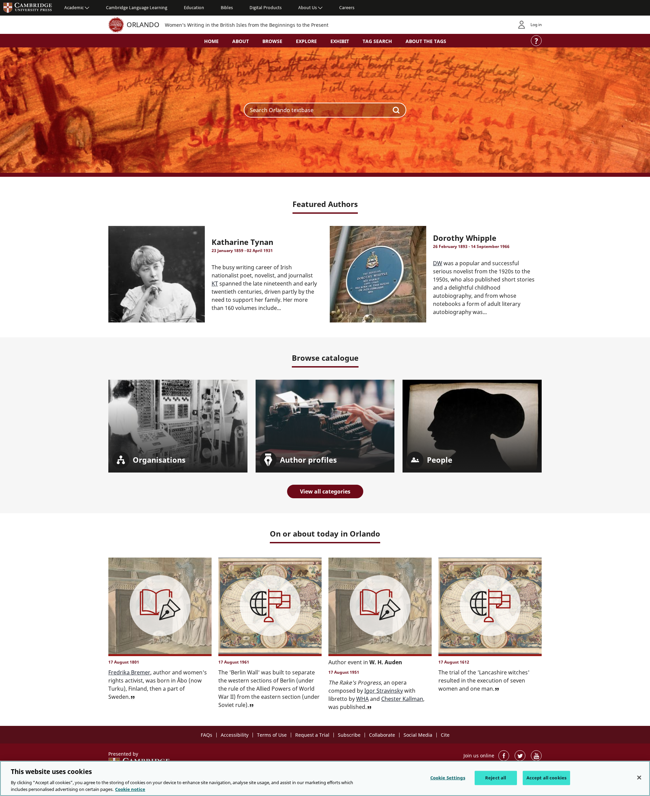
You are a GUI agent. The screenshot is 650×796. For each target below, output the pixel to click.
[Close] (639, 777)
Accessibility (234, 735)
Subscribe (349, 735)
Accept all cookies (546, 778)
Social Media (418, 735)
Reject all (495, 778)
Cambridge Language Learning (136, 7)
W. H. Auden (385, 662)
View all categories (325, 491)
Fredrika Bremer (129, 672)
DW (437, 263)
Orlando (143, 24)
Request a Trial (312, 735)
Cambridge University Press (27, 7)
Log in (536, 24)
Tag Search (377, 41)
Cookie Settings (447, 778)
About (240, 41)
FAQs (206, 735)
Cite (445, 735)
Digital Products (266, 7)
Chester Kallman (402, 699)
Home (211, 41)
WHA (362, 699)
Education (194, 7)
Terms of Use (272, 735)
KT (215, 283)
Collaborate (382, 735)
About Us (307, 7)
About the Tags (426, 41)
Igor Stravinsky (383, 690)
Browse (272, 41)
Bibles (227, 7)
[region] (325, 778)
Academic (74, 7)
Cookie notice (130, 789)
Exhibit (339, 41)
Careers (346, 7)
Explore (306, 41)
